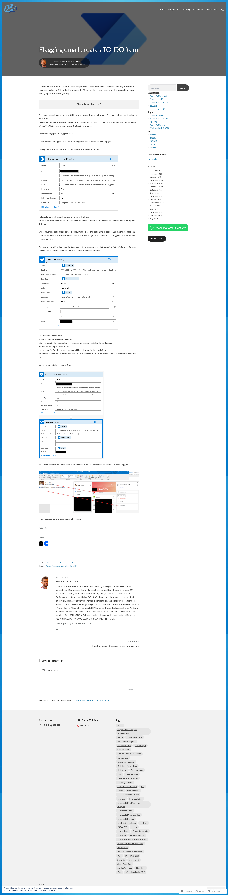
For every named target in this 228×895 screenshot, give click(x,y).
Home (162, 9)
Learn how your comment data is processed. (90, 700)
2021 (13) (153, 141)
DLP (119, 774)
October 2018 (156, 215)
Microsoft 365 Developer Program (129, 805)
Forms (120, 790)
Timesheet (140, 868)
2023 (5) (153, 134)
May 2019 (154, 209)
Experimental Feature (127, 786)
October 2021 (156, 190)
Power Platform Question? (170, 228)
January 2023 (155, 177)
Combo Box (122, 757)
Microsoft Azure (125, 810)
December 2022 (156, 180)
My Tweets (152, 159)
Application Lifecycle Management (127, 731)
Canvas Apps (123, 749)
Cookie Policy (51, 890)
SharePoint (134, 860)
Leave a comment (78, 64)
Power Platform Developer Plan (131, 839)
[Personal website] (57, 629)
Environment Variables (127, 778)
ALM (119, 725)
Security (121, 860)
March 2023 (155, 171)
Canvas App (140, 745)
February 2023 (156, 174)
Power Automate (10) (159, 118)
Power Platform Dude (70, 61)
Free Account (133, 790)
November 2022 (156, 183)
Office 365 (122, 827)
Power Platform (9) (158, 125)
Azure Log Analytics (126, 741)
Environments (131, 774)
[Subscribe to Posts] (78, 725)
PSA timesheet (132, 855)
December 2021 (156, 186)
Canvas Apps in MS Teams (129, 753)
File (142, 786)
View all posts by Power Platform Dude (73, 623)
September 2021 (157, 193)
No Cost (143, 823)
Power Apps (123, 831)
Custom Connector (126, 762)
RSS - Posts (85, 725)
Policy (134, 827)
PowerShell (122, 847)
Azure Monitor (124, 745)
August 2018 (155, 218)
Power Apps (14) (157, 115)
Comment (130, 689)
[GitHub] (47, 725)
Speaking (186, 9)
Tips (119, 872)
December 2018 (156, 212)
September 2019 (157, 202)
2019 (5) (153, 147)
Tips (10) (153, 122)
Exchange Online (124, 782)
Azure (120, 737)
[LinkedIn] (44, 725)
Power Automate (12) (159, 102)
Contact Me (211, 9)
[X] (40, 725)
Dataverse (122, 770)
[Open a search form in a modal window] (221, 9)
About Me (198, 9)
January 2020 (155, 199)
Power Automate (54, 563)
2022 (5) (153, 138)
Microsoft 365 (136, 798)
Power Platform (69, 563)
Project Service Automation (129, 851)
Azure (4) (153, 105)
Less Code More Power (128, 794)
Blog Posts (173, 9)
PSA (119, 855)
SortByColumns (124, 868)
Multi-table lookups (126, 823)
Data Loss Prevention (127, 766)
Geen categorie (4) (157, 109)
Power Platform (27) (158, 96)
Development (137, 770)
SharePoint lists (124, 864)
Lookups (121, 798)
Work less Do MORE (69, 566)
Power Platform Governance (130, 843)
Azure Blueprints (134, 737)
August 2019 (155, 206)
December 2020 (156, 196)
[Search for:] (162, 87)
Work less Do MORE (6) (159, 128)
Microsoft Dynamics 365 (128, 814)
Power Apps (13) (157, 99)
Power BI (121, 835)
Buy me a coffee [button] (156, 238)
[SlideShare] (51, 725)
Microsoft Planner (125, 819)
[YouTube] (54, 725)
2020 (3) (153, 144)
